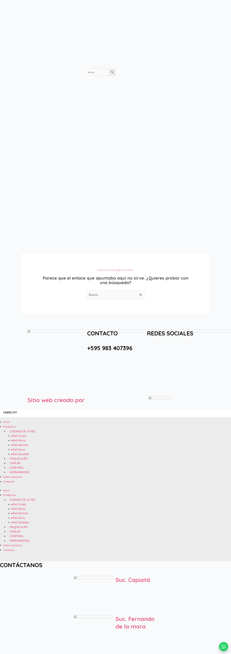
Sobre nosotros (12, 476)
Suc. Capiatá (133, 579)
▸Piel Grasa (18, 436)
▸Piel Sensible (20, 454)
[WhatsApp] (223, 646)
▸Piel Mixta (18, 440)
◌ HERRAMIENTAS (18, 472)
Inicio (6, 422)
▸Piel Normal (19, 445)
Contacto (9, 481)
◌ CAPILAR (13, 463)
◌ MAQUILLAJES (17, 458)
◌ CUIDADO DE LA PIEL (21, 431)
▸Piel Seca (18, 449)
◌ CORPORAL (15, 467)
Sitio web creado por (56, 400)
